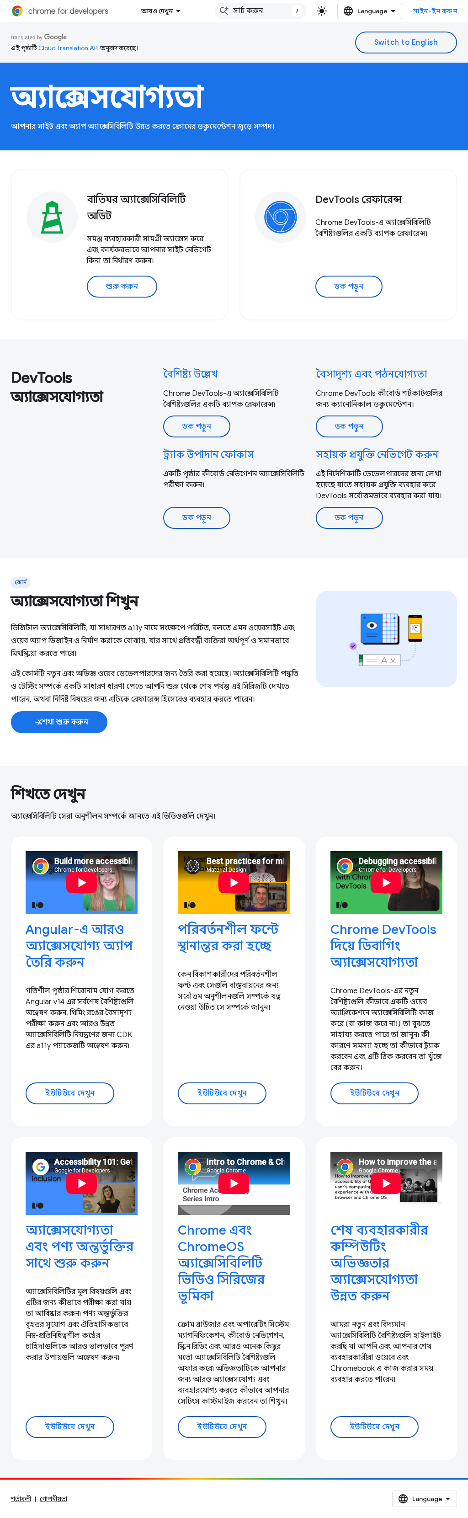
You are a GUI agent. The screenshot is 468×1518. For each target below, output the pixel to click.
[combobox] (260, 11)
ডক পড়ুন (349, 286)
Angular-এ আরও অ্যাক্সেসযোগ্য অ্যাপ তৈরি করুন (79, 945)
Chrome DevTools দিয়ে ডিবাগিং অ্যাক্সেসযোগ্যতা (383, 945)
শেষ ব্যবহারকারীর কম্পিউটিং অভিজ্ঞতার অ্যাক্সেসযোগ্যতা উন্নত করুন (379, 1263)
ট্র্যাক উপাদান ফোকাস (208, 454)
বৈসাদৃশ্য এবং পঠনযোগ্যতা (371, 374)
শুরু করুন (122, 286)
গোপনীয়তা (53, 1498)
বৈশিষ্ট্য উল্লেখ (190, 374)
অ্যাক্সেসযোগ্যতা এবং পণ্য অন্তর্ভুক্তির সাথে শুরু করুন (79, 1246)
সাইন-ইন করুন (435, 11)
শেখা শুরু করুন (61, 722)
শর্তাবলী (21, 1498)
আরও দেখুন (157, 11)
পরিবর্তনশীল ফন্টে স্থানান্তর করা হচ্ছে (228, 937)
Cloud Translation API (68, 48)
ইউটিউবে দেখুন (70, 1093)
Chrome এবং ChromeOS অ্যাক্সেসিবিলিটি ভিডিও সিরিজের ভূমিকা (221, 1263)
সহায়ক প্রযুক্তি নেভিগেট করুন (377, 454)
